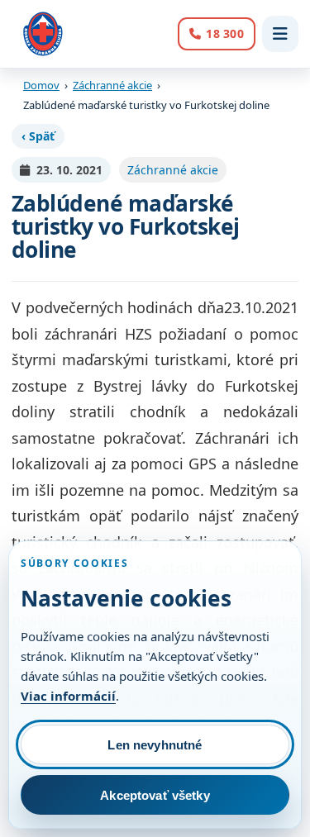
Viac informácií (68, 695)
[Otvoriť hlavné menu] (280, 34)
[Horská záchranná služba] (43, 34)
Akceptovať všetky (155, 795)
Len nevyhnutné (154, 745)
